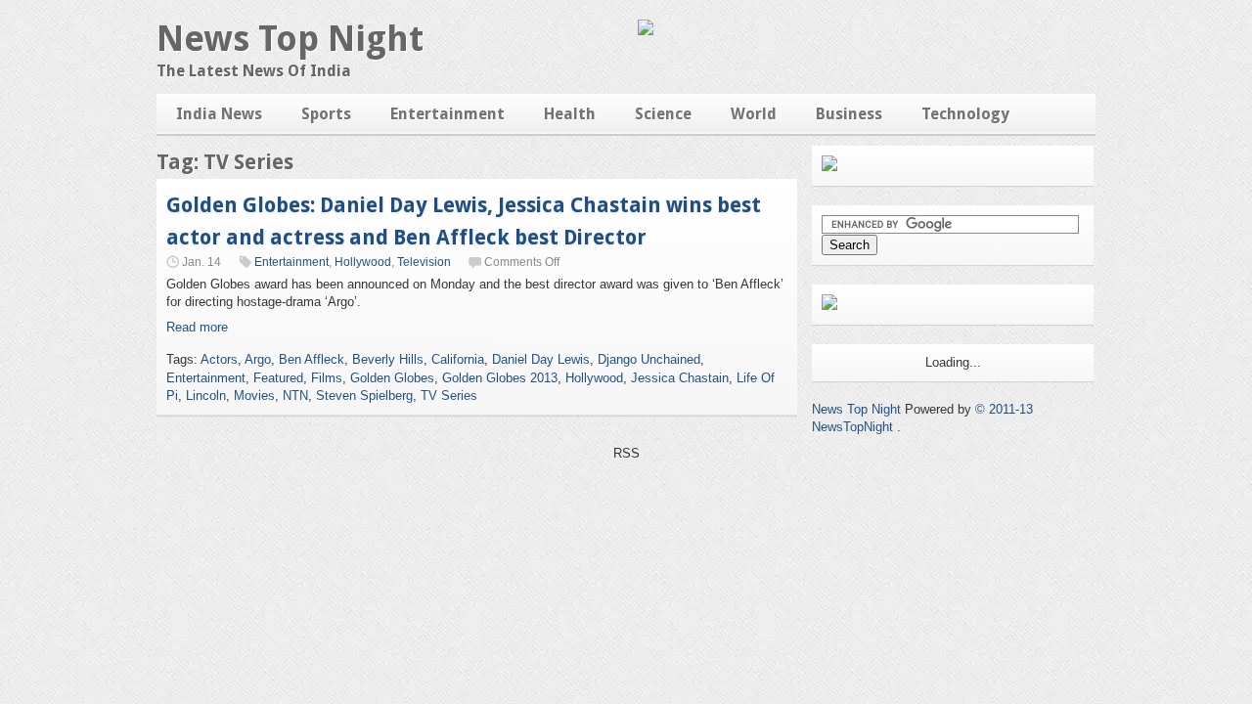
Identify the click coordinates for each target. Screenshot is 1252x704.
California (457, 359)
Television (424, 262)
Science (663, 114)
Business (849, 114)
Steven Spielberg (364, 395)
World (754, 114)
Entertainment (447, 114)
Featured (278, 378)
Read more (197, 327)
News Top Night (290, 39)
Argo (258, 359)
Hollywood (363, 262)
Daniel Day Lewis (541, 359)
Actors (219, 359)
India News (219, 114)
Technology (965, 114)
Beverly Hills (388, 359)
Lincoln (206, 395)
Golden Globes (392, 378)
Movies (254, 395)
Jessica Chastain (680, 378)
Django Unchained (649, 359)
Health (570, 114)
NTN (295, 395)
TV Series (449, 395)
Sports (326, 114)
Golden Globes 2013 (500, 378)
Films (326, 378)
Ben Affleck (311, 359)
